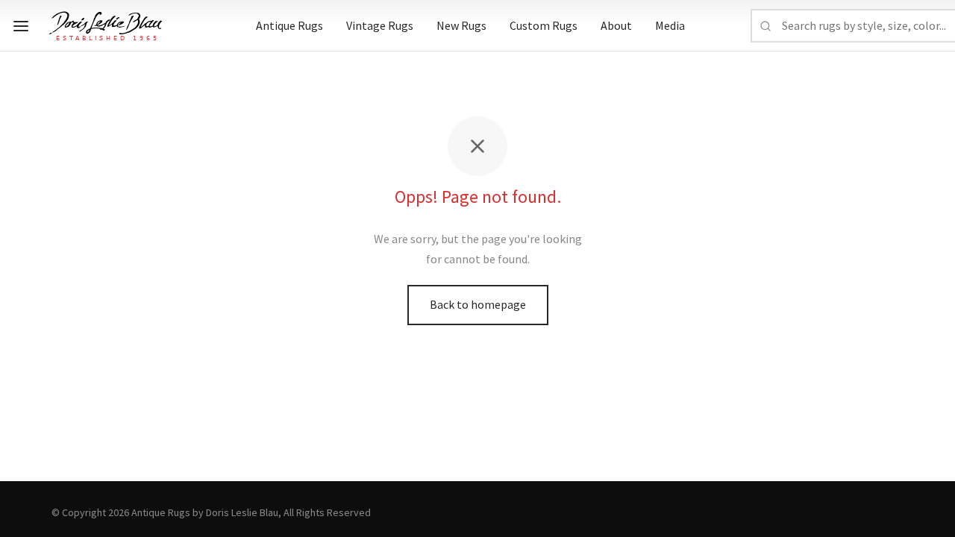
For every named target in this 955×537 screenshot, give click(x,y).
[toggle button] (21, 26)
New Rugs (461, 25)
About (616, 25)
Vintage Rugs (379, 25)
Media (670, 25)
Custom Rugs (543, 25)
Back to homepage (478, 304)
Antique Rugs (289, 25)
